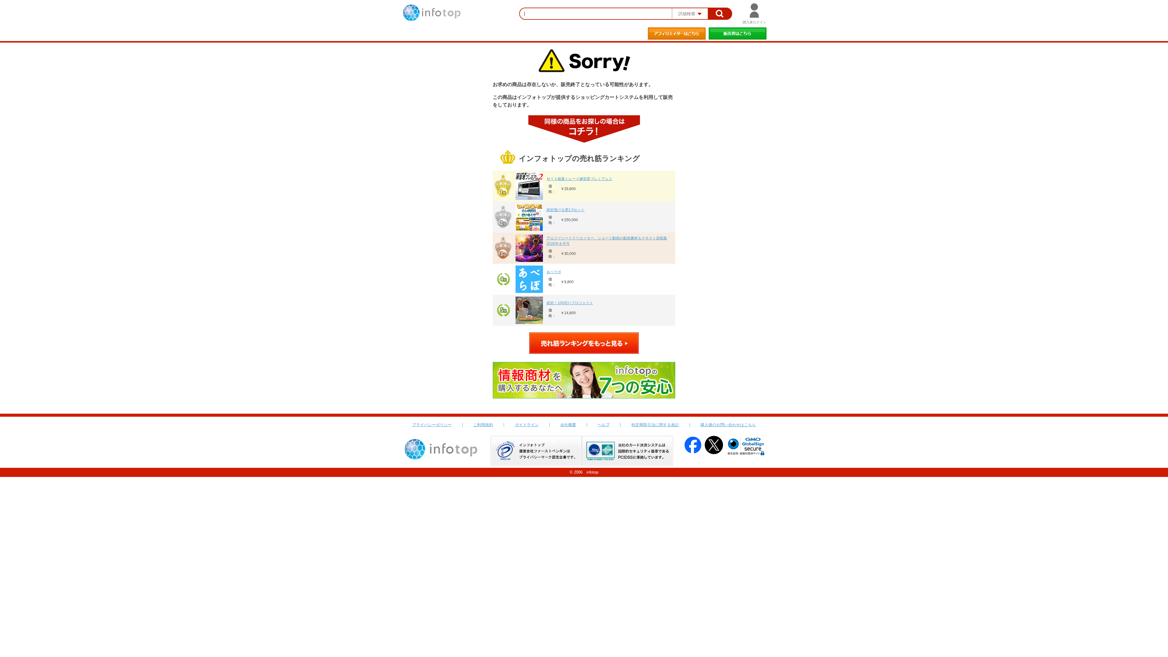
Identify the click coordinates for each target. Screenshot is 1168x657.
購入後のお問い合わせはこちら (728, 424)
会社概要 (568, 424)
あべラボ (554, 272)
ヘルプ (604, 424)
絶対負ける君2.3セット (566, 210)
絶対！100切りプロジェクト (570, 303)
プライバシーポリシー (432, 424)
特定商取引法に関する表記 (655, 424)
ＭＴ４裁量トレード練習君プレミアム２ (579, 179)
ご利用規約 (483, 424)
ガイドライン (527, 424)
